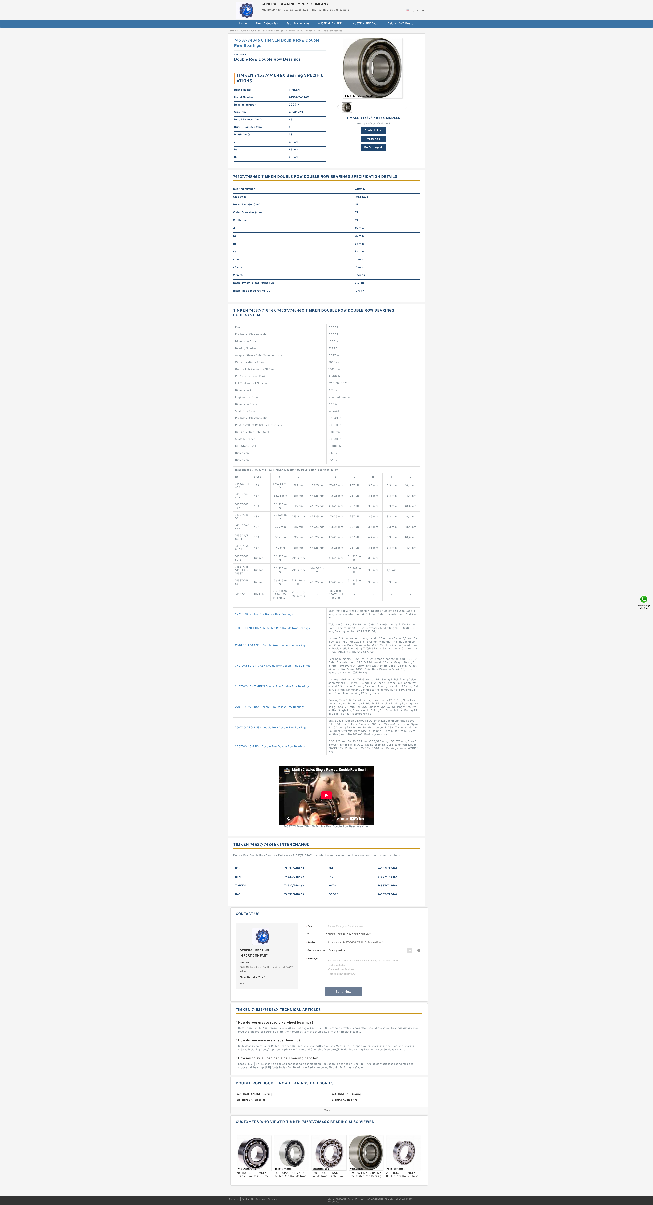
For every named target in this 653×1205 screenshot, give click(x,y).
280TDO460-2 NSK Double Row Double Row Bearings (270, 746)
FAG (330, 877)
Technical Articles (298, 23)
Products (241, 31)
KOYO (332, 885)
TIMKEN (240, 885)
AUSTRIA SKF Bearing (367, 23)
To (308, 934)
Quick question (316, 950)
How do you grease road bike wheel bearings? (276, 1023)
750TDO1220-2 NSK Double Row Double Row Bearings (270, 727)
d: (235, 142)
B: (235, 157)
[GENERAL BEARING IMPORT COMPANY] (244, 9)
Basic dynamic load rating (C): (253, 283)
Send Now (343, 992)
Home (243, 23)
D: (235, 149)
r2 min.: (238, 267)
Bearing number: (245, 105)
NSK (238, 868)
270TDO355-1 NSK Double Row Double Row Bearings (270, 707)
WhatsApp (373, 139)
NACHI (239, 894)
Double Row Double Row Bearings (266, 31)
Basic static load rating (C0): (252, 291)
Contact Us (248, 1199)
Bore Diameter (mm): (248, 120)
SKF (331, 868)
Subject (311, 942)
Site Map (261, 1199)
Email (309, 926)
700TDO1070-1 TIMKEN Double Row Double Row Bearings (272, 628)
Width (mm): (242, 134)
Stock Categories (266, 23)
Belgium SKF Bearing (401, 23)
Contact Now (373, 130)
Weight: (238, 275)
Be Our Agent (373, 147)
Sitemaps (272, 1199)
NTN (238, 877)
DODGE (333, 894)
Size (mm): (241, 112)
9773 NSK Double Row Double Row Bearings (264, 614)
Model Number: (244, 97)
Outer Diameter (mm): (248, 127)
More (327, 1110)
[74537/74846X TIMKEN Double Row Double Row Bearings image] (373, 68)
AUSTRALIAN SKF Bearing (333, 23)
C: (234, 251)
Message (311, 958)
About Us (234, 1199)
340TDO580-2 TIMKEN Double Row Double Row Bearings (272, 666)
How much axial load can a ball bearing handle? (278, 1058)
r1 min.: (238, 259)
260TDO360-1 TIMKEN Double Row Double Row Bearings (272, 686)
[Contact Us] (644, 602)
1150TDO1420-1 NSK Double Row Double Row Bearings (270, 645)
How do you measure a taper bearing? (269, 1040)
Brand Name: (242, 90)
